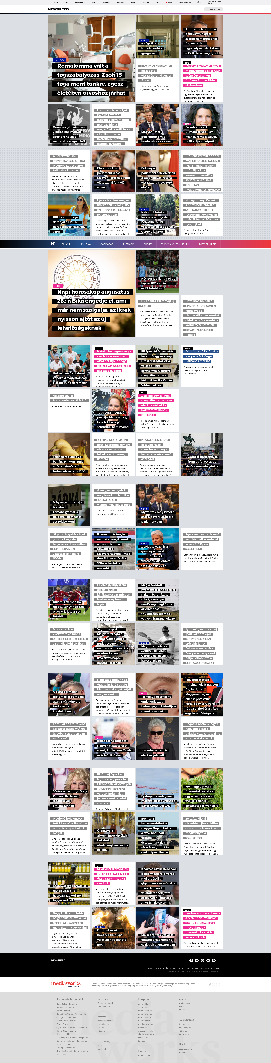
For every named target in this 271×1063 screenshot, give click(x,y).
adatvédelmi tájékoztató (157, 968)
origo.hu (101, 1031)
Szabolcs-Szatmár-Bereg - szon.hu (72, 1051)
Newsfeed (106, 2)
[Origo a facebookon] (191, 960)
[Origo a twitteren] (197, 960)
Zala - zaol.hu (103, 1006)
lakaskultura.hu (145, 1011)
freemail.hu (184, 1024)
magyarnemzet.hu (105, 1021)
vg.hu (99, 1045)
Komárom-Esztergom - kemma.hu (71, 1041)
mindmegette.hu (145, 1024)
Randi (170, 2)
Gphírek (146, 2)
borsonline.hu (144, 1055)
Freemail (120, 2)
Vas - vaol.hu (103, 999)
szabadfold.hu (103, 1024)
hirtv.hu (100, 1027)
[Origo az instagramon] (202, 960)
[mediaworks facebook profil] (210, 984)
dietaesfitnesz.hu (145, 1031)
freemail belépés (213, 9)
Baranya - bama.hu (65, 1007)
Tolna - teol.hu (62, 1054)
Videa (94, 2)
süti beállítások (192, 968)
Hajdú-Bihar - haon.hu (66, 1031)
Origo (56, 2)
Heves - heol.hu (63, 1034)
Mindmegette (80, 2)
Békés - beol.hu (63, 1011)
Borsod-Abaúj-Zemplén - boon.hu (71, 1014)
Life (66, 2)
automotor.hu (144, 1007)
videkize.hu (143, 1037)
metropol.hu (184, 1003)
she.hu (182, 1009)
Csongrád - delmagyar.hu (67, 1017)
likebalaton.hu (144, 1017)
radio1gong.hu (185, 1049)
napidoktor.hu (144, 1021)
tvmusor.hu (143, 1041)
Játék (199, 2)
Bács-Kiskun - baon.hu (66, 1004)
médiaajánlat (215, 968)
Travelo (133, 2)
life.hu (182, 1006)
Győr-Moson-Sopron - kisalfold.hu (71, 1027)
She (157, 2)
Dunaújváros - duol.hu (66, 1021)
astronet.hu (143, 1004)
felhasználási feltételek (176, 968)
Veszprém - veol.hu (106, 1003)
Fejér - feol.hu (62, 1024)
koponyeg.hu (185, 1027)
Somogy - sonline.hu (65, 1047)
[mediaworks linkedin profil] (217, 984)
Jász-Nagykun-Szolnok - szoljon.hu (72, 1037)
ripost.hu (183, 999)
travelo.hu (142, 1027)
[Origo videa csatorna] (208, 960)
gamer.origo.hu (145, 1014)
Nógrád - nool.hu (64, 1044)
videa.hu (183, 1031)
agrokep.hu (102, 1049)
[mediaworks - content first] (66, 984)
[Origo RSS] (214, 960)
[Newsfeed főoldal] (58, 960)
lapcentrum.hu (185, 1034)
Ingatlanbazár (185, 2)
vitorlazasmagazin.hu (147, 1034)
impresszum (204, 968)
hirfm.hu (183, 1052)
